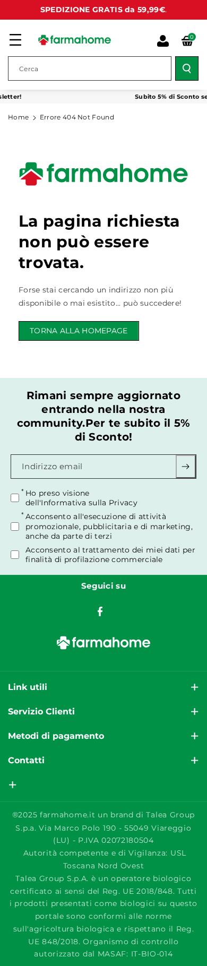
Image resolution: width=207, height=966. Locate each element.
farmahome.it (67, 815)
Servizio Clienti (41, 711)
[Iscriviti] (186, 466)
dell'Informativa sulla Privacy (81, 502)
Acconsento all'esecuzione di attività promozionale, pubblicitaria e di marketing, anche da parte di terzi (109, 526)
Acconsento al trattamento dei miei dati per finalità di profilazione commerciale (110, 554)
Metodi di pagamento (56, 736)
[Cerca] (187, 68)
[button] (15, 39)
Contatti (26, 760)
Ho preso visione (81, 497)
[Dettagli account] (163, 41)
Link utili (27, 687)
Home (18, 117)
